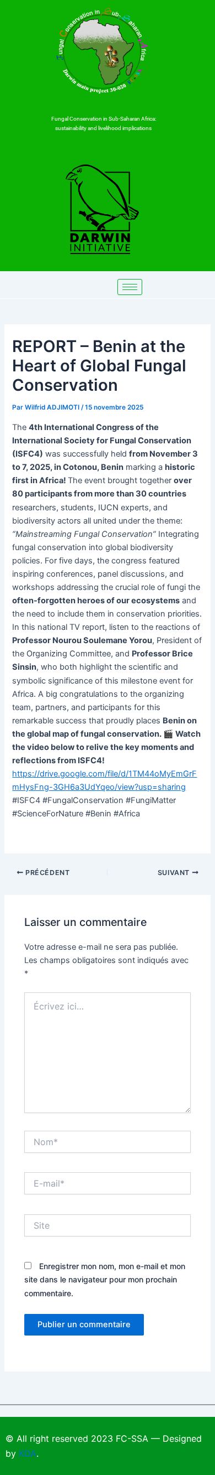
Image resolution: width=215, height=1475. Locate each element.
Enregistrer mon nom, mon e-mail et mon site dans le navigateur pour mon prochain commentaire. (104, 1279)
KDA (27, 1453)
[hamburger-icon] (129, 287)
